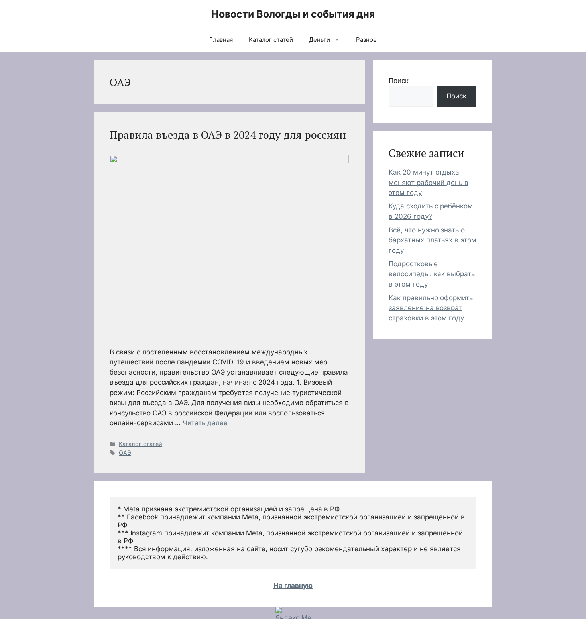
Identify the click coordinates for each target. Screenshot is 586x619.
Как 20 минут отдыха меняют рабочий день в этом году (428, 182)
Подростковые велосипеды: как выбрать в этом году (432, 274)
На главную (293, 586)
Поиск (399, 80)
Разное (366, 39)
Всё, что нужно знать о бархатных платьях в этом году (432, 240)
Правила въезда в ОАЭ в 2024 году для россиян (228, 135)
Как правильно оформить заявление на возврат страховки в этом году (431, 308)
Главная (221, 39)
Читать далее (205, 423)
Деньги (319, 39)
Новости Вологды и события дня (293, 14)
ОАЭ (125, 452)
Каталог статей (271, 39)
